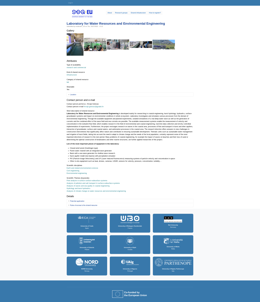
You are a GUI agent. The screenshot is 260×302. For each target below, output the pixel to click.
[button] (75, 45)
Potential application (77, 201)
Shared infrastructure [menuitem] (138, 13)
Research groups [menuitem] (121, 13)
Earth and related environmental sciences (82, 168)
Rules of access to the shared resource (83, 205)
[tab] (130, 94)
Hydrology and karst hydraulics (78, 188)
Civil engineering (73, 171)
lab (68, 82)
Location (73, 94)
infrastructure (72, 75)
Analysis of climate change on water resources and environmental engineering (96, 191)
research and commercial (76, 67)
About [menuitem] (110, 13)
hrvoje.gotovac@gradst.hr (94, 107)
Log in (70, 3)
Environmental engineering (77, 173)
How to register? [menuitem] (155, 13)
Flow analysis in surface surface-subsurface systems (87, 180)
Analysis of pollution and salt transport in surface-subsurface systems (93, 183)
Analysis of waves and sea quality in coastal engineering (88, 186)
